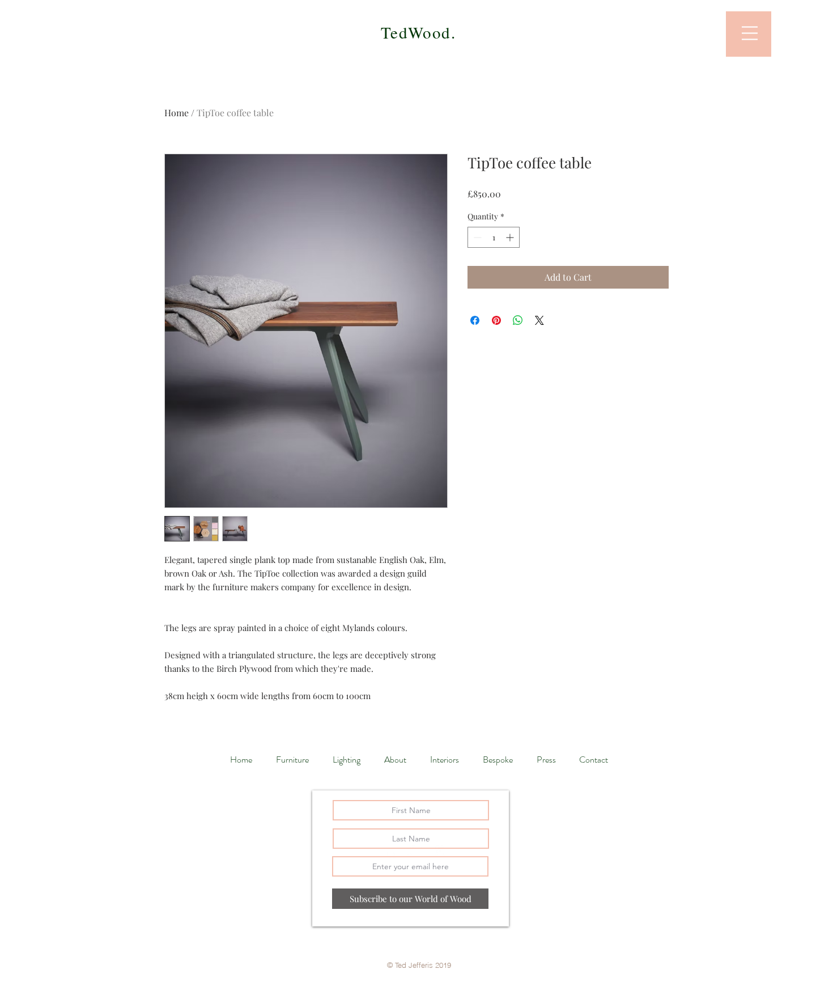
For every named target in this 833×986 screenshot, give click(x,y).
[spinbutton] (493, 237)
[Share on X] (539, 320)
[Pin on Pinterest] (496, 320)
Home (176, 113)
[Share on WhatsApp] (518, 320)
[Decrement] (476, 237)
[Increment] (511, 237)
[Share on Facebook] (475, 320)
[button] (750, 33)
